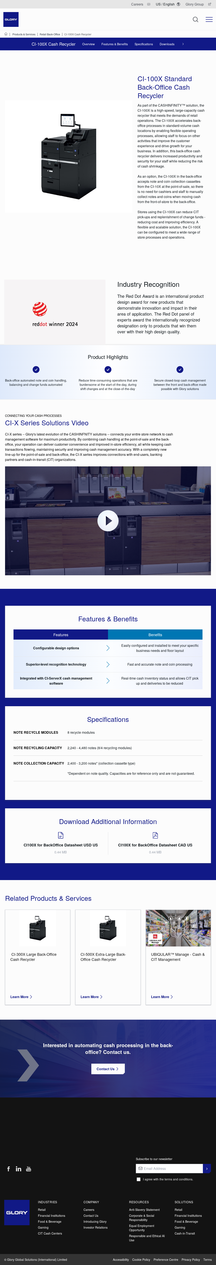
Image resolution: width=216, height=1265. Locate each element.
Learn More (19, 996)
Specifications (144, 44)
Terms (207, 1259)
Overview (88, 44)
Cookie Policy (141, 1259)
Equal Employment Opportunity (141, 1228)
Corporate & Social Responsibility (141, 1217)
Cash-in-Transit (185, 1233)
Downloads (167, 44)
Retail (42, 1209)
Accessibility (121, 1259)
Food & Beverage (49, 1221)
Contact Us (91, 1215)
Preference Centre (166, 1259)
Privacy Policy (191, 1259)
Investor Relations (96, 1227)
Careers (89, 1209)
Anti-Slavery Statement (144, 1209)
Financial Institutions (51, 1215)
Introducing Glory (95, 1221)
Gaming (43, 1227)
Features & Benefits (114, 44)
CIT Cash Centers (50, 1233)
